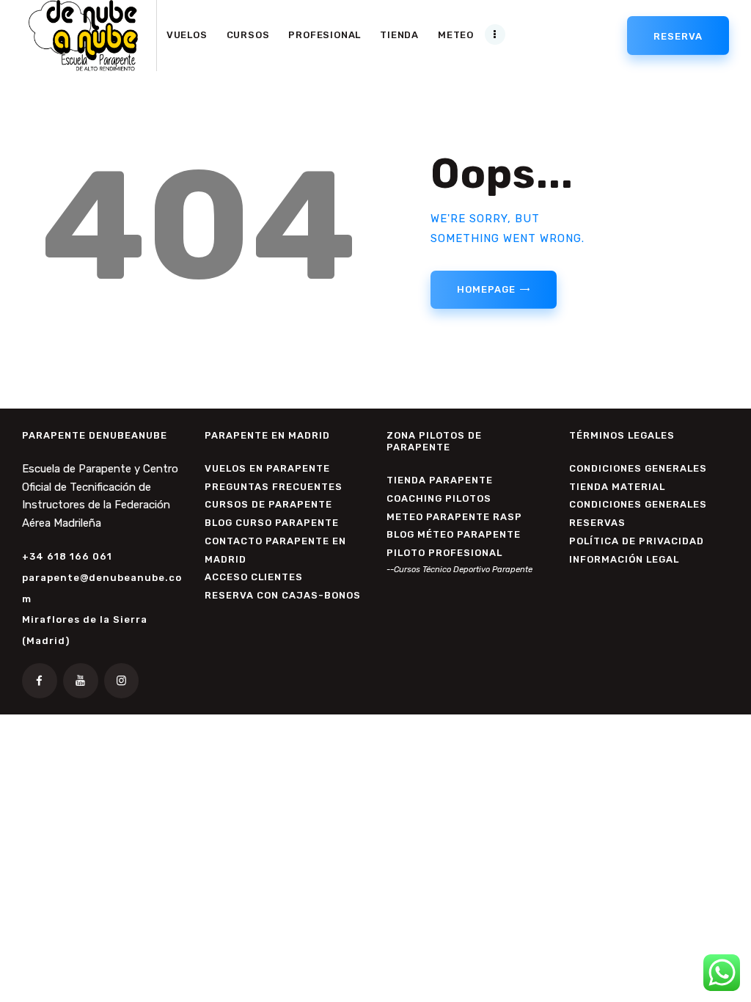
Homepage (486, 289)
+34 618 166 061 (67, 556)
